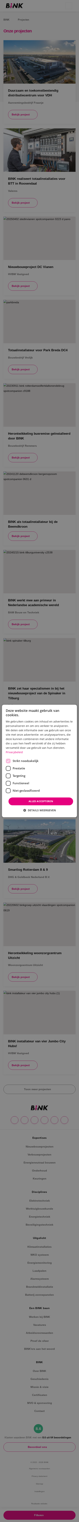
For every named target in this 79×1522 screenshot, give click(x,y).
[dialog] (39, 761)
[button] (39, 810)
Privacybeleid (14, 752)
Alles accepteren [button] (41, 801)
